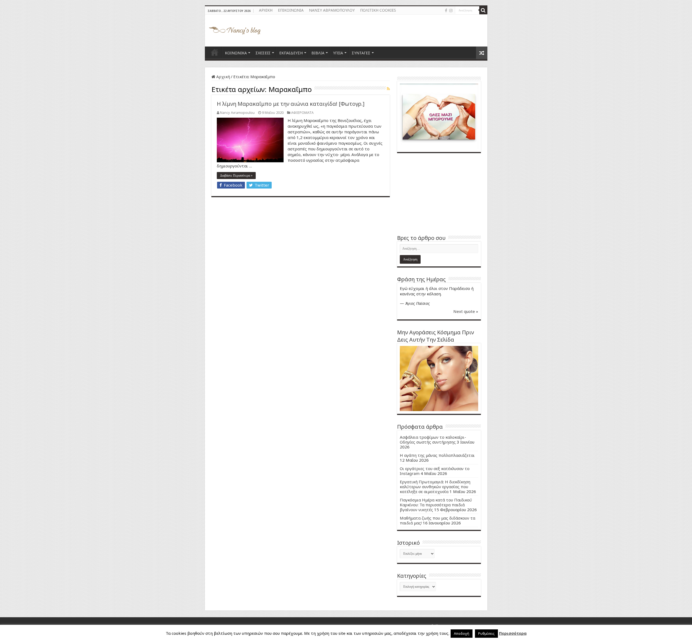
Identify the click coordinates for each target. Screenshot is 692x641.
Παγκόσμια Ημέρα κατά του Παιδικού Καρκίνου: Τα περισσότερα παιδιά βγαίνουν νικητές (436, 504)
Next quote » (465, 311)
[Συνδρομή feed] (388, 88)
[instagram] (451, 10)
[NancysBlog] (234, 29)
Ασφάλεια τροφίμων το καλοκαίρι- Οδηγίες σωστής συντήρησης (433, 439)
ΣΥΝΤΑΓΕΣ (361, 52)
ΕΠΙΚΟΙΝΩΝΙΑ (291, 10)
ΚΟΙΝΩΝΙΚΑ (236, 52)
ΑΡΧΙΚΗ (265, 10)
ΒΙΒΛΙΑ (317, 52)
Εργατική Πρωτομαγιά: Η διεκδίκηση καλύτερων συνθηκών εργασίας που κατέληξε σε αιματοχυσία (435, 486)
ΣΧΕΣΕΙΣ (263, 52)
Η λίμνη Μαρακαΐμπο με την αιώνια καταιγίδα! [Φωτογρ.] (290, 103)
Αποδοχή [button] (461, 633)
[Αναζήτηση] (483, 10)
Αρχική (222, 76)
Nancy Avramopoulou (237, 112)
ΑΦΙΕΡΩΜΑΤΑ (302, 112)
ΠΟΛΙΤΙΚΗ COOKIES (378, 10)
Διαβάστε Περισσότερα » (236, 175)
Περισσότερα (513, 633)
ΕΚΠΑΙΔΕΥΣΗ (291, 52)
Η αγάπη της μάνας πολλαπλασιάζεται (437, 455)
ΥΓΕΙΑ (338, 52)
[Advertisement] (439, 193)
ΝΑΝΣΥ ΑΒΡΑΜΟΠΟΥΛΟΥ (332, 10)
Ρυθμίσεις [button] (486, 633)
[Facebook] (446, 10)
